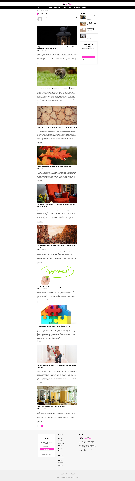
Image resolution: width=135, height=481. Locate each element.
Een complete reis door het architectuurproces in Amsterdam (92, 36)
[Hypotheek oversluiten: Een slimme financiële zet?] (57, 314)
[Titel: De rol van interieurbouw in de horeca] (57, 395)
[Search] (95, 7)
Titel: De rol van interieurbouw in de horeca (51, 406)
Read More (40, 63)
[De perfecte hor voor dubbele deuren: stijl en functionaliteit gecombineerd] (83, 30)
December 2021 (61, 462)
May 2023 (60, 450)
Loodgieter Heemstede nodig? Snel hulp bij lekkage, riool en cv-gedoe (92, 16)
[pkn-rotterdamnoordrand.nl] (67, 4)
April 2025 (60, 440)
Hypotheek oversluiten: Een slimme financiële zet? (53, 326)
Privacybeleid (44, 454)
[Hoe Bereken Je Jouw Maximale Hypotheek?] (57, 275)
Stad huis (84, 7)
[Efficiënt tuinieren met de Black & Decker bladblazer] (57, 155)
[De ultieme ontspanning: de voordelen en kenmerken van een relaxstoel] (57, 193)
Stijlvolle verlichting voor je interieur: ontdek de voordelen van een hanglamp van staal (56, 47)
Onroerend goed (77, 7)
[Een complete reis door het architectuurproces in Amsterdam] (83, 36)
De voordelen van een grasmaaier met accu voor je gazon (56, 88)
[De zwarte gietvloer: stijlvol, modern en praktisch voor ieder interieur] (57, 354)
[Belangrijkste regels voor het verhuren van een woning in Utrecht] (57, 234)
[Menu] (38, 7)
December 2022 (61, 457)
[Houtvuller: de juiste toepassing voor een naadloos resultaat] (57, 115)
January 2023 (60, 455)
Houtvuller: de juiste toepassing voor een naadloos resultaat (57, 127)
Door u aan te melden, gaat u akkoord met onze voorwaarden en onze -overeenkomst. (89, 60)
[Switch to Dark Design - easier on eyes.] (97, 7)
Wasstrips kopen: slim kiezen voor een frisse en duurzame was (92, 23)
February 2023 (60, 453)
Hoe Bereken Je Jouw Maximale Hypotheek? (51, 287)
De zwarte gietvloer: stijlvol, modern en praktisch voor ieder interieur (57, 366)
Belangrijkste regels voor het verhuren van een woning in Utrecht (56, 246)
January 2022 (60, 460)
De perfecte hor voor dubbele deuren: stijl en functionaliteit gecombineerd (92, 29)
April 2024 (60, 447)
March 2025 (60, 441)
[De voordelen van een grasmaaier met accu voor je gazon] (57, 76)
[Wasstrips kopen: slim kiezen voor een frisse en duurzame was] (83, 24)
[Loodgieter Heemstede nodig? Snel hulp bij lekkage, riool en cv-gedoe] (83, 17)
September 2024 (61, 443)
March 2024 (60, 448)
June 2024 (60, 445)
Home (50, 7)
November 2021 (61, 463)
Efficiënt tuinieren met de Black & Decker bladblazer (54, 166)
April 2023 (60, 452)
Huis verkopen (65, 7)
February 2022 (60, 458)
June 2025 (60, 438)
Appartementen (56, 7)
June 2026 (60, 436)
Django (45, 17)
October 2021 (60, 465)
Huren (70, 7)
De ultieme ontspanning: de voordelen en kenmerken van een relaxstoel (56, 205)
